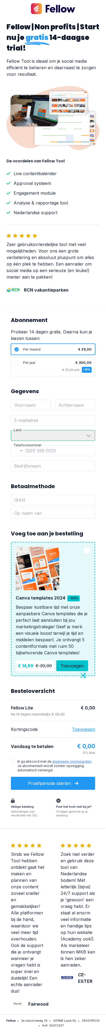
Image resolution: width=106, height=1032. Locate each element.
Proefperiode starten (50, 783)
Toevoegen (72, 665)
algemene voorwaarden (71, 761)
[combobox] (17, 451)
